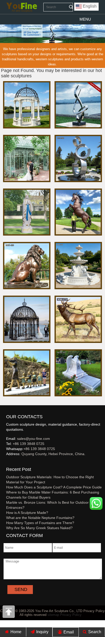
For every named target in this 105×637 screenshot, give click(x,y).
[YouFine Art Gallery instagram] (7, 462)
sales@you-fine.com (33, 439)
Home (15, 632)
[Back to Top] (9, 613)
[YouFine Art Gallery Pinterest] (9, 462)
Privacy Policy (71, 615)
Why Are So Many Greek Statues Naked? (39, 528)
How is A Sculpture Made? (27, 513)
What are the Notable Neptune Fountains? (40, 518)
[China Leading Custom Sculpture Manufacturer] (21, 7)
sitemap (53, 615)
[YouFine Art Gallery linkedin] (8, 462)
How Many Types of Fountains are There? (40, 523)
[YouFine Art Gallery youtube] (6, 462)
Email (68, 632)
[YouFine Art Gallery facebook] (5, 462)
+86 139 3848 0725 (28, 444)
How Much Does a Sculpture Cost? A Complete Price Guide (54, 487)
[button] (85, 19)
